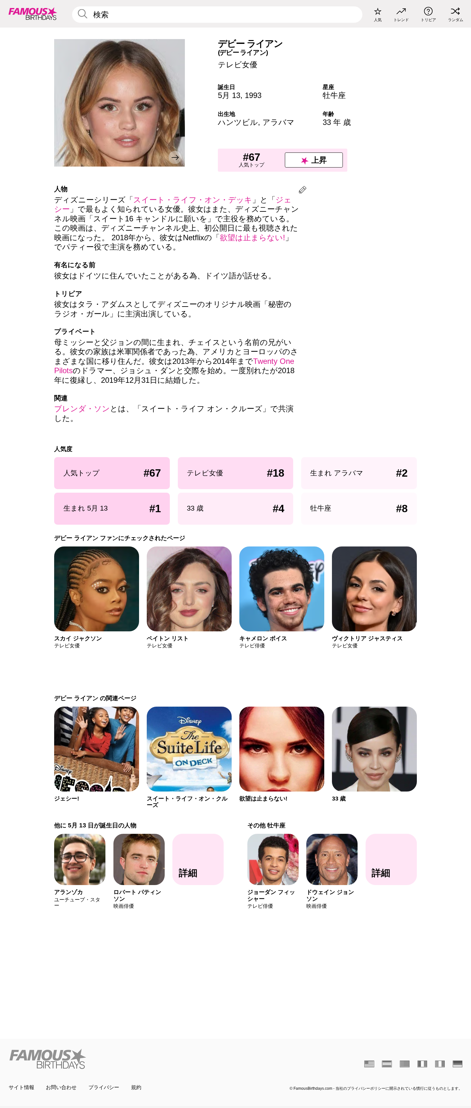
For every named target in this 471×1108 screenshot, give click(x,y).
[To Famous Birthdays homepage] (33, 13)
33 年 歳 (337, 122)
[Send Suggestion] (303, 191)
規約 (136, 1087)
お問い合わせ (61, 1087)
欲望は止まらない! (252, 237)
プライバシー (103, 1087)
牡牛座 (334, 95)
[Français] (422, 1064)
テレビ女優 (237, 64)
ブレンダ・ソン (82, 408)
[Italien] (440, 1064)
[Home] (120, 1058)
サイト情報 (21, 1087)
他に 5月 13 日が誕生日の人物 (95, 825)
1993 (253, 95)
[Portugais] (405, 1064)
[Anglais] (369, 1064)
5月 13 (229, 95)
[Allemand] (458, 1064)
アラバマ (278, 122)
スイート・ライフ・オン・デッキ (192, 199)
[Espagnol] (387, 1064)
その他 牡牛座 (266, 825)
